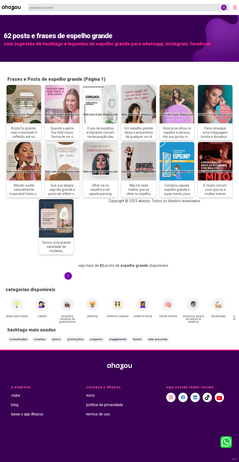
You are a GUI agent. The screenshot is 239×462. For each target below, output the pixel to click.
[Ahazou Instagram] (171, 397)
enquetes (96, 339)
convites (40, 339)
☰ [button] (235, 7)
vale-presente (158, 339)
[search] (224, 7)
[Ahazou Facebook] (183, 397)
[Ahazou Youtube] (219, 397)
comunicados (18, 339)
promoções (75, 339)
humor (137, 339)
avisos (56, 339)
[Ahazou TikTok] (207, 397)
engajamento (118, 339)
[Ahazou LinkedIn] (195, 397)
